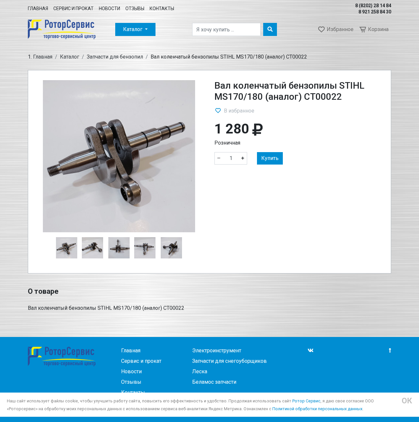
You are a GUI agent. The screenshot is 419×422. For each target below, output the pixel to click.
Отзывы (134, 8)
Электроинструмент (216, 350)
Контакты (162, 8)
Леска (199, 371)
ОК (407, 400)
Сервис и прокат (73, 8)
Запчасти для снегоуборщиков (229, 361)
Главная (38, 8)
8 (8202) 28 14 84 (373, 5)
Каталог (133, 29)
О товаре (43, 291)
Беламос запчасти (214, 382)
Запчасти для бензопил (115, 57)
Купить (270, 158)
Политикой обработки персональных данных (317, 408)
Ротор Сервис (306, 400)
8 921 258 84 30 (374, 11)
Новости (109, 8)
